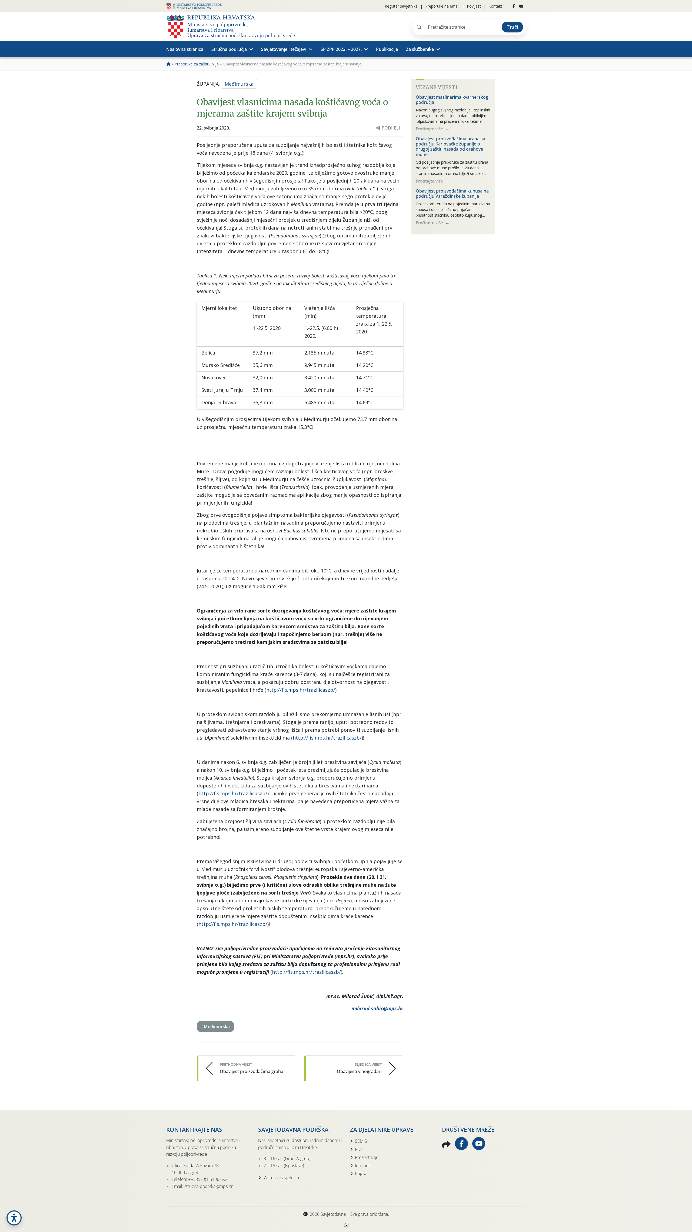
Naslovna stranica (184, 49)
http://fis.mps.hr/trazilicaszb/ (300, 690)
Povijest (474, 6)
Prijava (361, 1174)
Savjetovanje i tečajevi (283, 49)
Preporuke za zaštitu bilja (197, 64)
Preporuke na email (442, 6)
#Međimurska (215, 1026)
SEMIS (361, 1141)
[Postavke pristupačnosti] (14, 1218)
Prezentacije (366, 1157)
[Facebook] (513, 6)
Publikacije (387, 49)
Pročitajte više (430, 128)
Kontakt (495, 6)
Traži (512, 27)
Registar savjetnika (401, 6)
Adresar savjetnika (281, 1178)
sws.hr (346, 1225)
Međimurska (239, 84)
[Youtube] (521, 6)
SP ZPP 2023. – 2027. (341, 49)
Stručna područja (229, 49)
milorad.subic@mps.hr (377, 1008)
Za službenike (420, 49)
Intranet (362, 1165)
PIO (358, 1149)
